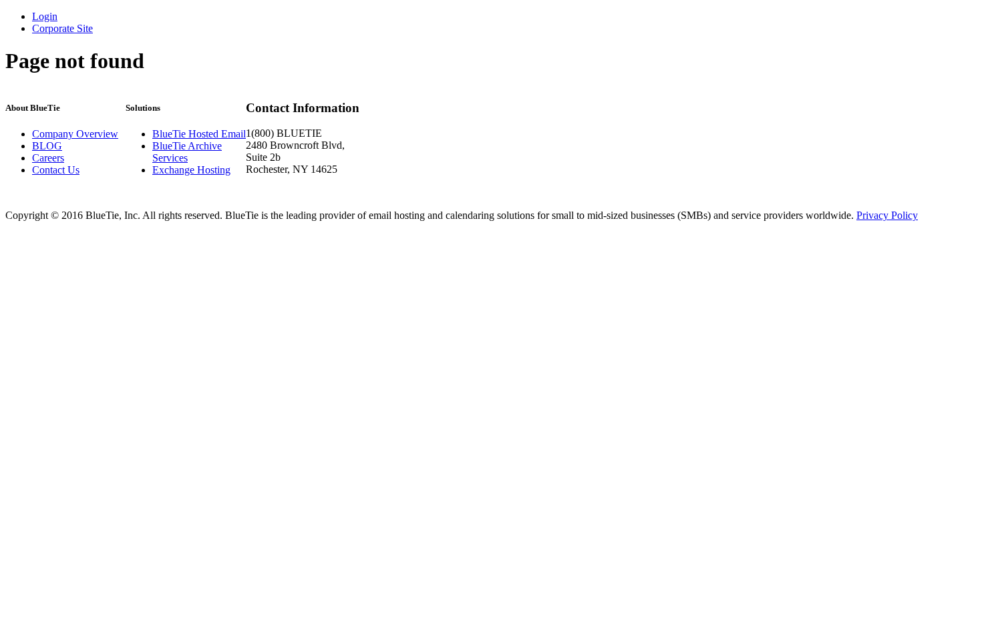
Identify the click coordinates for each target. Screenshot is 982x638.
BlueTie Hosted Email (199, 133)
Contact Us (55, 170)
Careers (48, 158)
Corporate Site (62, 28)
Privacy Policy (887, 215)
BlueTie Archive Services (187, 152)
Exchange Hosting (191, 170)
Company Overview (75, 133)
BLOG (47, 145)
